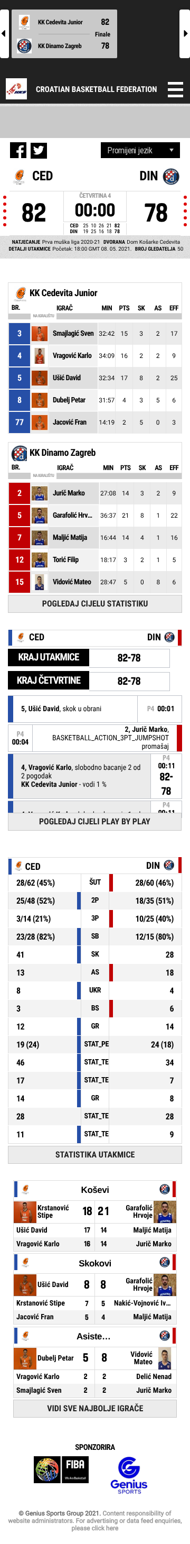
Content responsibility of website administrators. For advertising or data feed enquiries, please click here (95, 1521)
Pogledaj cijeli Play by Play (94, 821)
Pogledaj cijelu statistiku (95, 604)
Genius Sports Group (128, 1475)
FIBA (61, 1475)
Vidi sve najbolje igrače (95, 1408)
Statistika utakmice (95, 1155)
